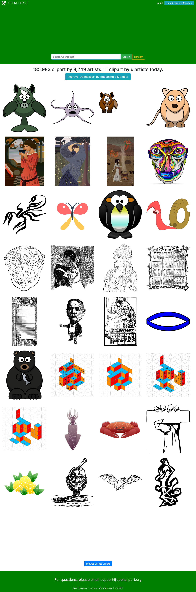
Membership (105, 588)
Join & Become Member (179, 3)
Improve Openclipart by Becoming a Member (98, 76)
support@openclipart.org (121, 579)
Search (126, 56)
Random (138, 56)
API (121, 588)
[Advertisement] (98, 30)
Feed (116, 588)
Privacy (83, 588)
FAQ (75, 588)
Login (160, 2)
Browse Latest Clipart (98, 563)
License (93, 588)
